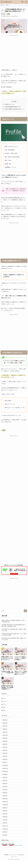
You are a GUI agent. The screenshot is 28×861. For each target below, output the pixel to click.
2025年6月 (5, 747)
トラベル (5, 701)
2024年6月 (5, 783)
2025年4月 (5, 753)
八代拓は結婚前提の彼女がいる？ (13, 106)
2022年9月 (5, 832)
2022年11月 (5, 826)
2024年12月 (5, 765)
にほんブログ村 (18, 845)
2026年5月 (5, 720)
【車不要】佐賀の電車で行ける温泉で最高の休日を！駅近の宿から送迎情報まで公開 (14, 625)
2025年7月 (5, 744)
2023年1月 (5, 823)
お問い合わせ (21, 854)
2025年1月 (5, 762)
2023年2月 (5, 820)
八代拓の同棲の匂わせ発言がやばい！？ (14, 109)
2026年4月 (5, 723)
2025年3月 (5, 756)
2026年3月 (5, 726)
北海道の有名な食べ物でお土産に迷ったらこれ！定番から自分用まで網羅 (14, 634)
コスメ (4, 698)
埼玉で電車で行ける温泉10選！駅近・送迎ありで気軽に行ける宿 (14, 630)
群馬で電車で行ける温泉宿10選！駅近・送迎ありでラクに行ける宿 (14, 639)
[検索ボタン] (22, 2)
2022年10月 (5, 829)
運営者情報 (6, 854)
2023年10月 (5, 804)
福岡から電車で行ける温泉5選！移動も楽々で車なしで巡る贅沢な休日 (13, 621)
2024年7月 (5, 780)
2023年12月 (5, 798)
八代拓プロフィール (9, 104)
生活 (4, 710)
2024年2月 (5, 792)
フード (4, 704)
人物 (8, 13)
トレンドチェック (6, 2)
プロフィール (14, 856)
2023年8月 (5, 810)
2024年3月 (5, 789)
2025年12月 (5, 735)
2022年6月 (5, 835)
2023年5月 (5, 816)
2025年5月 (5, 750)
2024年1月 (5, 795)
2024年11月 (5, 768)
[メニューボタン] (26, 2)
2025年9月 (5, 738)
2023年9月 (5, 807)
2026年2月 (5, 729)
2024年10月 (5, 771)
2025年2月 (5, 759)
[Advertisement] (14, 50)
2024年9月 (5, 774)
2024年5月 (5, 786)
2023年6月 (5, 813)
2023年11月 (5, 801)
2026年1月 (5, 732)
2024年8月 (5, 777)
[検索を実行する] (25, 610)
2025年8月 (5, 741)
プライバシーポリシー (13, 854)
